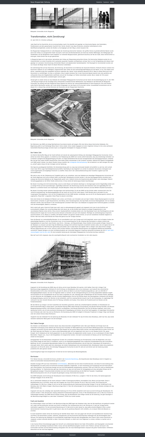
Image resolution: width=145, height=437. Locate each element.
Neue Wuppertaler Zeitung (40, 2)
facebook (106, 2)
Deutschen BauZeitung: (71, 359)
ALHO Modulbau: (62, 364)
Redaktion (99, 2)
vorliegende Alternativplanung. (78, 162)
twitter (112, 2)
